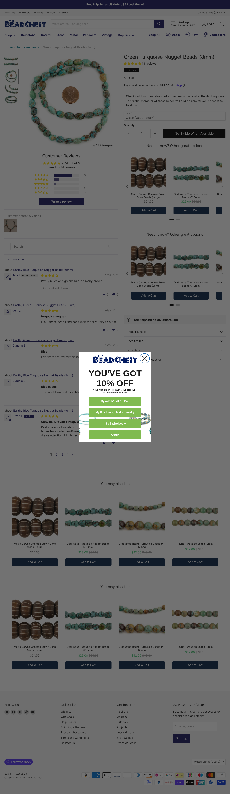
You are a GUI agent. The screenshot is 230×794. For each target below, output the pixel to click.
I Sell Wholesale (115, 423)
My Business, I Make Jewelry (115, 412)
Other (115, 434)
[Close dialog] (145, 358)
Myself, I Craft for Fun (115, 401)
